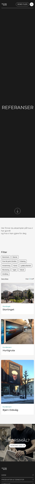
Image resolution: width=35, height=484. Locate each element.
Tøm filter (4, 279)
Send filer (22, 4)
